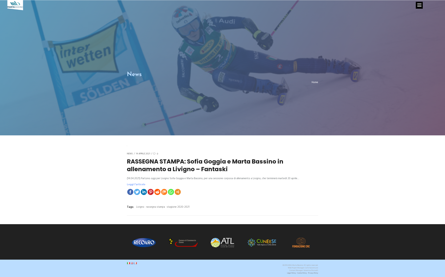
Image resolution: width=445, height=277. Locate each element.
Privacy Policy (313, 273)
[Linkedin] (144, 192)
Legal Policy (291, 273)
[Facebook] (130, 192)
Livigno (140, 207)
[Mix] (164, 192)
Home (315, 82)
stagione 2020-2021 (178, 207)
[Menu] (419, 5)
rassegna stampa (155, 207)
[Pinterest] (151, 192)
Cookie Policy (302, 273)
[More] (178, 192)
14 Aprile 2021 (143, 154)
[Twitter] (137, 192)
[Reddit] (157, 192)
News (130, 154)
